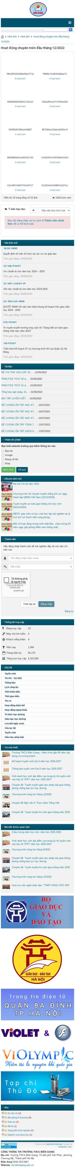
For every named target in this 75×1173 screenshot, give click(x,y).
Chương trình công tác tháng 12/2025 (32, 794)
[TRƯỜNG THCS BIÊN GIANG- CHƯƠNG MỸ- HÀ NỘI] (37, 8)
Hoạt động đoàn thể (15, 705)
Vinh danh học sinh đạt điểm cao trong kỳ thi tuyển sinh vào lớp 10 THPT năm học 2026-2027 (41, 778)
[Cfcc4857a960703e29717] (20, 175)
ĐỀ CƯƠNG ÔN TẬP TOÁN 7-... (18, 424)
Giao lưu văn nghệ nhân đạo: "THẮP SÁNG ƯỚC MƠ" (41, 885)
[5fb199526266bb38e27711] (20, 63)
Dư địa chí (14, 1113)
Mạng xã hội (11, 459)
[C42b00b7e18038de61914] (55, 147)
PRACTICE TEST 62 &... (14, 379)
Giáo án (13, 1122)
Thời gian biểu (12, 696)
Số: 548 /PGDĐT (12, 266)
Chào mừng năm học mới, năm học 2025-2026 (36, 832)
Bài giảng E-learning (19, 1117)
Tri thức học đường (15, 714)
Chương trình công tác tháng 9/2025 (31, 849)
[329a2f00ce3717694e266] (55, 91)
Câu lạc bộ (10, 728)
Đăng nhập (46, 604)
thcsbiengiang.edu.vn (22, 1165)
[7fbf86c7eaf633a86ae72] (55, 63)
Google (9, 455)
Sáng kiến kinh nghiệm (21, 1130)
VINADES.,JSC (65, 1147)
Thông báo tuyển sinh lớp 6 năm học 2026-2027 (37, 768)
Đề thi (12, 1126)
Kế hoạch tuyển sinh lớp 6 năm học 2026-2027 (36, 761)
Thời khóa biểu (12, 692)
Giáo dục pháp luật (14, 737)
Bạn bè (9, 451)
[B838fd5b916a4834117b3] (20, 147)
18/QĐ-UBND (10, 248)
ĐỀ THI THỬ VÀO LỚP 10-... (17, 372)
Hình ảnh (12, 36)
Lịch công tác (12, 687)
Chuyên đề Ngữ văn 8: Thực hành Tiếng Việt (35, 802)
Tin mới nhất (11, 747)
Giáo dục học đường (15, 719)
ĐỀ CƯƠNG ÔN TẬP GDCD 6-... (19, 431)
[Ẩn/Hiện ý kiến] (33, 210)
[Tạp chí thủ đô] (37, 1087)
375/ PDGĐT (10, 322)
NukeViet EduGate (54, 1144)
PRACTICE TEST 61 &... (14, 385)
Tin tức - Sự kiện (13, 678)
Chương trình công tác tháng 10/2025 (32, 876)
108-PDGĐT (9, 343)
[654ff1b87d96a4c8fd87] (20, 119)
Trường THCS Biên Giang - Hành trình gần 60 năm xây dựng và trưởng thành (41, 754)
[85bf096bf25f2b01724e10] (20, 91)
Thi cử (8, 701)
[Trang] (2, 36)
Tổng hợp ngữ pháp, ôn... (15, 392)
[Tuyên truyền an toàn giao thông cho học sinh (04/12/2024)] (6, 506)
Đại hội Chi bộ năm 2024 (26, 483)
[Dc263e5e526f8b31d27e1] (55, 175)
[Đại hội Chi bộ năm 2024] (6, 486)
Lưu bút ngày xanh (14, 723)
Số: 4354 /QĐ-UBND (14, 301)
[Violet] (37, 1033)
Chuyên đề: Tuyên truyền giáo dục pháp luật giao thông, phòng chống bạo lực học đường (41, 787)
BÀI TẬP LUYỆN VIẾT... (14, 398)
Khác (8, 463)
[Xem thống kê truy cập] (9, 1145)
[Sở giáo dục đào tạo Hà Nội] (37, 958)
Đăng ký (69, 611)
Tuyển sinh (10, 673)
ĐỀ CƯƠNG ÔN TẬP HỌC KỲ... (18, 405)
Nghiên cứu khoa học (20, 1135)
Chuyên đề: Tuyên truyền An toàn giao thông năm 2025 (41, 812)
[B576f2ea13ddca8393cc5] (55, 119)
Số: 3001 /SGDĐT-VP (14, 283)
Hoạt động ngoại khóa (16, 710)
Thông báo (10, 682)
